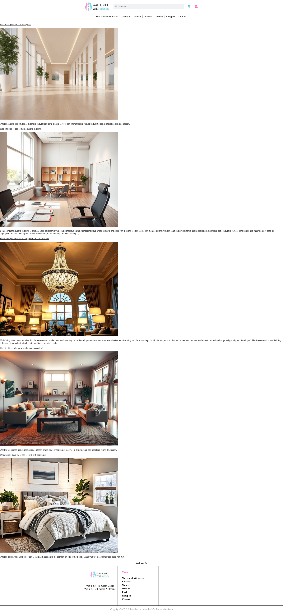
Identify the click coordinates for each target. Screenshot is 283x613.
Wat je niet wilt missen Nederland (100, 589)
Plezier (159, 16)
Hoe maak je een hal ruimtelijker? (15, 24)
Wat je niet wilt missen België (100, 586)
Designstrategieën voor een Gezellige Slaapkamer (23, 455)
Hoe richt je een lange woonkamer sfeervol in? (21, 348)
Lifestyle (126, 16)
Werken (148, 16)
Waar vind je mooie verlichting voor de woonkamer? (24, 238)
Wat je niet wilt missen (107, 16)
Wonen (137, 16)
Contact (182, 16)
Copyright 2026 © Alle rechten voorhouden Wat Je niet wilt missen (141, 609)
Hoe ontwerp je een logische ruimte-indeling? (21, 129)
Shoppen (170, 16)
